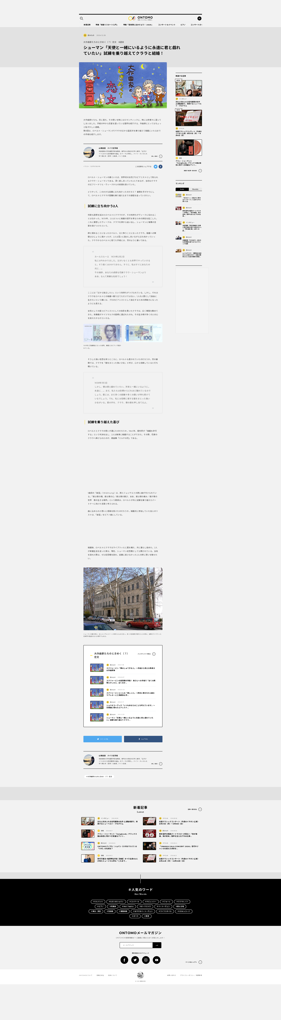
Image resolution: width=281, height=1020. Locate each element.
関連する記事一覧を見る (190, 170)
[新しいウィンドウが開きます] (124, 960)
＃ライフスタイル (165, 911)
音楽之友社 (100, 975)
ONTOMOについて (85, 975)
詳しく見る (155, 156)
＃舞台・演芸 (96, 911)
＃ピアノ (100, 906)
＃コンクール (134, 902)
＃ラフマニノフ (182, 902)
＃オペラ (135, 916)
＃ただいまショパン (116, 902)
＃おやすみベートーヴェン (143, 911)
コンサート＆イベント (167, 25)
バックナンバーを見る (144, 654)
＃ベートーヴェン (163, 906)
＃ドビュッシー (151, 902)
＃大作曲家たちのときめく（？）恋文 (99, 776)
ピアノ (183, 25)
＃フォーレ (166, 902)
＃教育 (146, 916)
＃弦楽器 (110, 911)
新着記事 (87, 25)
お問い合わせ (171, 975)
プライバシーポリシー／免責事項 (191, 975)
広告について (112, 975)
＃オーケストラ (145, 906)
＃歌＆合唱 (180, 906)
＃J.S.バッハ (98, 902)
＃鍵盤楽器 (123, 911)
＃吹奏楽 (113, 906)
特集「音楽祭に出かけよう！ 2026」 (138, 25)
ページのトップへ (191, 962)
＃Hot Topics (128, 906)
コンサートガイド (197, 25)
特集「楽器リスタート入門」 (107, 25)
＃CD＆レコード (183, 911)
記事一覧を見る (192, 809)
